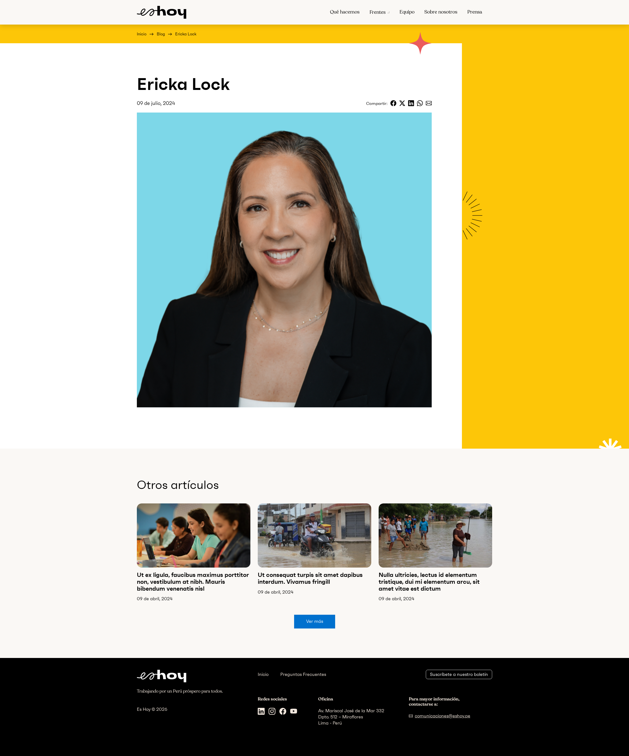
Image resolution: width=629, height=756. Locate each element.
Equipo (407, 12)
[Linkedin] (411, 103)
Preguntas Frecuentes (303, 674)
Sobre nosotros (440, 12)
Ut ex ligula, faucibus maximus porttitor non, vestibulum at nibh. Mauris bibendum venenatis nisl (193, 581)
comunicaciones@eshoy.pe (442, 716)
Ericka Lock (185, 34)
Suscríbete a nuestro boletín (459, 674)
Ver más (314, 621)
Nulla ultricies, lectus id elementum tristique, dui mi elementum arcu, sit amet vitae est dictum (429, 581)
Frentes (378, 12)
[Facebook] (393, 103)
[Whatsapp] (420, 103)
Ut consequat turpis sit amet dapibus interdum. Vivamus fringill (310, 578)
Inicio (141, 34)
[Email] (429, 103)
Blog (161, 34)
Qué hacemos (344, 12)
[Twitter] (402, 103)
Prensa (474, 12)
